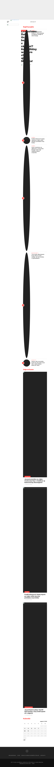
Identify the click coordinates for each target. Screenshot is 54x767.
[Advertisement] (27, 10)
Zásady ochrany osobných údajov (30, 755)
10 (24, 731)
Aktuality (33, 21)
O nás (18, 755)
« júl (24, 740)
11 (28, 731)
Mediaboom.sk (12, 755)
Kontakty (42, 755)
